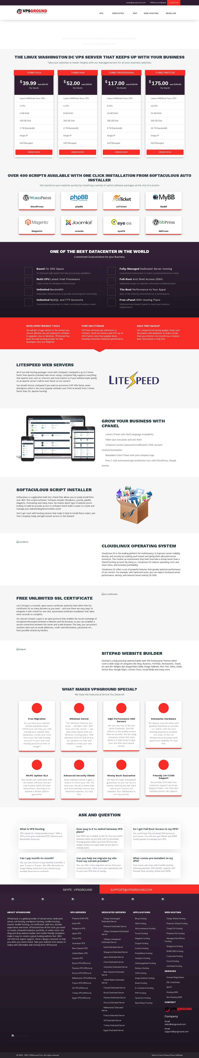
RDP (135, 13)
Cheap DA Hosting (174, 928)
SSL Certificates (173, 982)
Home (86, 43)
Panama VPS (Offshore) (82, 968)
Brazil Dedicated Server (113, 992)
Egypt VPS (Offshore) (81, 998)
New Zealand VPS (80, 948)
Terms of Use (157, 1055)
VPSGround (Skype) (158, 2)
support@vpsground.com (177, 1031)
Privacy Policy (169, 1055)
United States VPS (80, 953)
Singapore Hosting (174, 946)
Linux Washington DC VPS (103, 43)
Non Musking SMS (174, 997)
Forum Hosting (141, 933)
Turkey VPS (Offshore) (81, 993)
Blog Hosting (141, 918)
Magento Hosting (142, 938)
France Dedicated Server (114, 1015)
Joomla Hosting (141, 948)
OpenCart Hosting (143, 998)
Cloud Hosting (172, 961)
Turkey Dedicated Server (114, 1025)
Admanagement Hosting (145, 963)
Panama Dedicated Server (114, 997)
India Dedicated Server (113, 947)
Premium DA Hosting (175, 933)
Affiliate (179, 1055)
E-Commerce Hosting (144, 988)
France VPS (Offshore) (81, 983)
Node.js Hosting (142, 968)
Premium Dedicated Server (114, 926)
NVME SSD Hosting (174, 951)
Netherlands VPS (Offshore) (84, 978)
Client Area (173, 2)
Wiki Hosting (140, 923)
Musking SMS (172, 992)
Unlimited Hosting (174, 966)
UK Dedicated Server (112, 1020)
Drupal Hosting (141, 943)
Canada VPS (77, 958)
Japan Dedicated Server (113, 957)
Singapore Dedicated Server (115, 952)
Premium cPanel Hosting (176, 923)
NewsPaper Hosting (143, 1003)
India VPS (76, 923)
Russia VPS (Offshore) (81, 973)
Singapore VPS (78, 928)
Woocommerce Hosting (145, 928)
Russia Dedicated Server (114, 1002)
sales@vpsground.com (136, 2)
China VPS (76, 938)
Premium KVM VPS (80, 918)
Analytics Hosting (142, 958)
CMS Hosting (140, 973)
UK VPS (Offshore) (80, 988)
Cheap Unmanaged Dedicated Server (111, 920)
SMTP (169, 987)
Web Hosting (151, 13)
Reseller (170, 13)
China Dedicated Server (113, 962)
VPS (101, 13)
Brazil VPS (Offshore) (81, 963)
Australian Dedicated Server (115, 967)
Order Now (34, 152)
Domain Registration (175, 977)
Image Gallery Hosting (144, 978)
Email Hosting (141, 983)
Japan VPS (76, 933)
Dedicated (118, 13)
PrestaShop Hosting (143, 953)
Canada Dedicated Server (114, 987)
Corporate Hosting (174, 956)
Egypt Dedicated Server (113, 1030)
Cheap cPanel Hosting (175, 918)
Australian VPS (78, 943)
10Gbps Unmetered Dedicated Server (111, 941)
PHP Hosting (140, 993)
